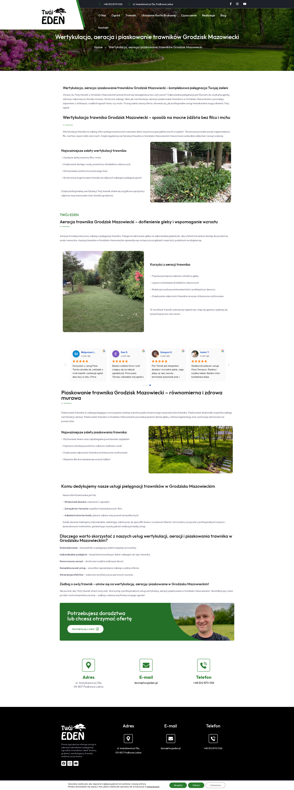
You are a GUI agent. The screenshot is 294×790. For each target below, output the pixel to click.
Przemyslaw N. (205, 352)
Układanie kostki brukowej (158, 15)
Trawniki (130, 15)
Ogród (115, 15)
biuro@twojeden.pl (146, 683)
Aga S (161, 352)
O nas (102, 15)
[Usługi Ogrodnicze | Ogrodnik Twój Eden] (54, 16)
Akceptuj (178, 785)
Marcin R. (84, 352)
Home (98, 47)
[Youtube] (244, 4)
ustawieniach (153, 786)
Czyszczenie (189, 15)
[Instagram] (237, 4)
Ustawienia (215, 785)
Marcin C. (124, 352)
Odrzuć (196, 785)
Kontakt (103, 27)
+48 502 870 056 (113, 4)
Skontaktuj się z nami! (83, 629)
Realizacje (208, 15)
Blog (223, 15)
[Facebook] (231, 4)
